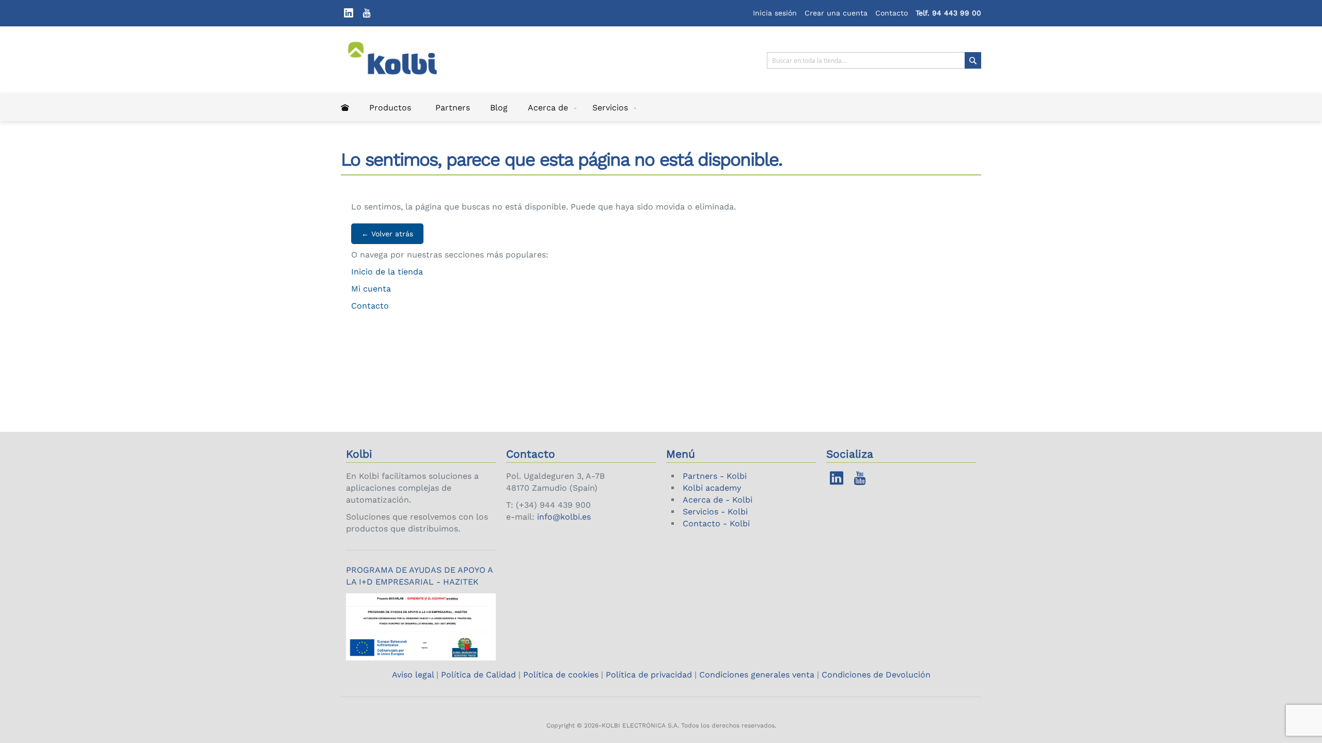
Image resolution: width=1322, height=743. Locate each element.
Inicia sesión (775, 13)
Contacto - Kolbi (716, 523)
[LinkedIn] (348, 13)
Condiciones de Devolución (876, 675)
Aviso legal (414, 675)
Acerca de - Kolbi (717, 500)
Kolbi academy (712, 488)
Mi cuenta (371, 289)
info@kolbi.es (564, 517)
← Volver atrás (387, 234)
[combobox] (874, 60)
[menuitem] (345, 107)
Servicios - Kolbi (715, 511)
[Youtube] (366, 13)
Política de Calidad (478, 675)
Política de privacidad (649, 675)
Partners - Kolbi (715, 476)
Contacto (891, 13)
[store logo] (399, 60)
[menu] (660, 107)
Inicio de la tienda (387, 272)
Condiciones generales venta (756, 675)
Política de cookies (561, 675)
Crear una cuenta (836, 13)
